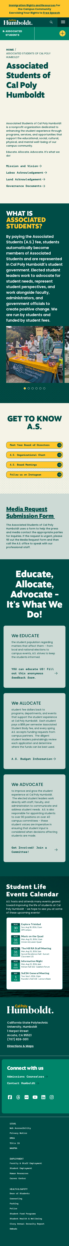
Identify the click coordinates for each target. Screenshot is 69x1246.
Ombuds (13, 1228)
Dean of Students (20, 1193)
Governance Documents (24, 186)
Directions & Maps (20, 1046)
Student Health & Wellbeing (26, 1218)
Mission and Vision (22, 166)
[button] (51, 22)
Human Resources (19, 1173)
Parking (14, 1203)
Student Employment (21, 1168)
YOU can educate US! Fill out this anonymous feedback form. (33, 673)
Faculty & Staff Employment (26, 1163)
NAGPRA (13, 1148)
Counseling (16, 1198)
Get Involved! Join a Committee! (29, 850)
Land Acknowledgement (24, 179)
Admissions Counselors (25, 1076)
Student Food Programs (23, 1213)
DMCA (12, 1138)
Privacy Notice (18, 1133)
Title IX (15, 1143)
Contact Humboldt (21, 1083)
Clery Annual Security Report (27, 1223)
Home (10, 50)
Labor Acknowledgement (24, 172)
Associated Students (13, 33)
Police (13, 1208)
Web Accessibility (20, 1128)
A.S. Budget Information (32, 759)
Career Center (18, 1178)
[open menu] (63, 22)
